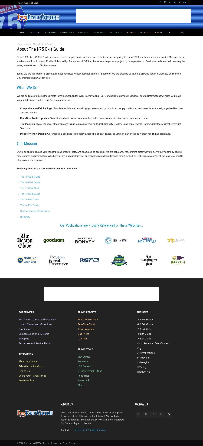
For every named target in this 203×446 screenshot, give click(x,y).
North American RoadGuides (35, 211)
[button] (182, 32)
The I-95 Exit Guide (30, 176)
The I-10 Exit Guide (30, 193)
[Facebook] (160, 2)
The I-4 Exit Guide (29, 205)
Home (20, 44)
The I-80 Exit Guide (30, 182)
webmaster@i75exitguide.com (90, 430)
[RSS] (174, 2)
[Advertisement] (133, 16)
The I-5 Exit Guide (29, 199)
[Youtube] (184, 2)
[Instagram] (165, 2)
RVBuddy (25, 216)
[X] (179, 2)
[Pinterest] (169, 2)
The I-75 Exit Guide (30, 188)
